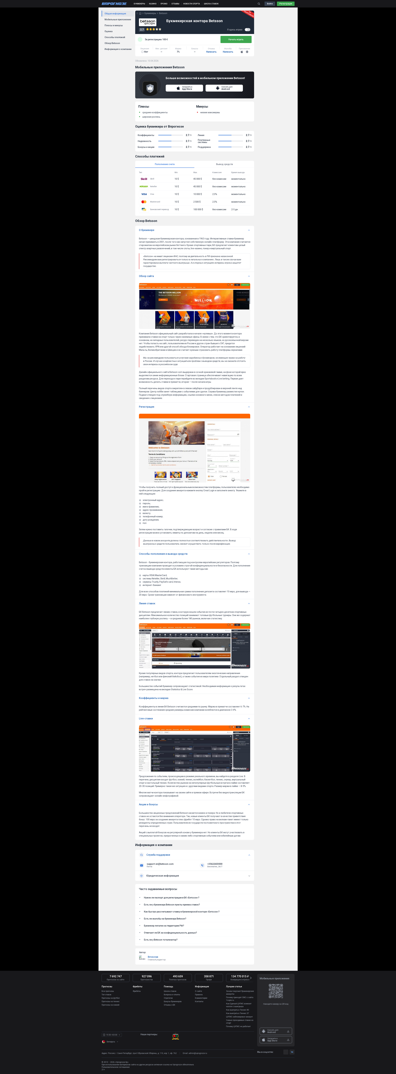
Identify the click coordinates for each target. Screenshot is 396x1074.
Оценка (108, 31)
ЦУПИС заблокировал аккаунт (239, 1017)
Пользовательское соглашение (116, 1067)
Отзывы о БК (169, 1005)
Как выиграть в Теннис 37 (237, 1013)
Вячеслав (153, 957)
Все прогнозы (108, 991)
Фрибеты (137, 991)
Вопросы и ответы (172, 995)
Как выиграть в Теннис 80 (237, 1010)
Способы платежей (115, 37)
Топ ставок (106, 995)
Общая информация (115, 13)
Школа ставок (170, 991)
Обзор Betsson (112, 43)
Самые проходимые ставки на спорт (239, 1021)
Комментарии (201, 998)
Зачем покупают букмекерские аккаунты (240, 992)
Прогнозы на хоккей (110, 1005)
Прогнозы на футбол (111, 998)
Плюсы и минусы (114, 25)
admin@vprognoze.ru (198, 1053)
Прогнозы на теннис (111, 1001)
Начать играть (236, 39)
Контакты (199, 1001)
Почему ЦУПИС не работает (238, 1026)
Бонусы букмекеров (173, 1001)
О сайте (198, 991)
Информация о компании (118, 49)
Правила (199, 995)
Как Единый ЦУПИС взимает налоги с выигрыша (238, 1005)
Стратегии (168, 998)
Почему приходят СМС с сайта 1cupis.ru (239, 998)
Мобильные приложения (118, 19)
